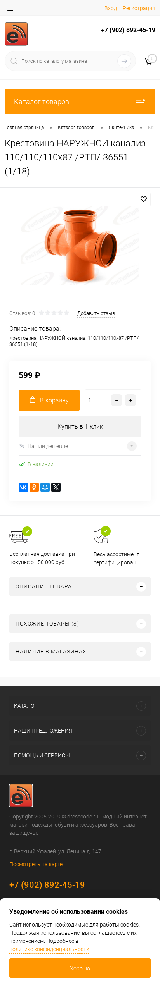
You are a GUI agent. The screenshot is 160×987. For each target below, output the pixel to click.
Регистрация (139, 8)
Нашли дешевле (48, 446)
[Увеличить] (80, 245)
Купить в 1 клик (80, 426)
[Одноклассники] (34, 487)
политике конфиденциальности (49, 949)
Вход (110, 8)
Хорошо (80, 968)
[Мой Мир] (45, 487)
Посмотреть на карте (36, 864)
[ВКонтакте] (23, 487)
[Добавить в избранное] (144, 199)
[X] (56, 487)
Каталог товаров (41, 102)
